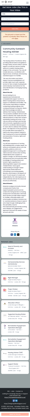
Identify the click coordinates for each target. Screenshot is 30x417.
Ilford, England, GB (13, 368)
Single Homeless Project (14, 280)
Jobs (12, 391)
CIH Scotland (11, 330)
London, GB (17, 282)
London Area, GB (12, 318)
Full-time (16, 250)
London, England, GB (20, 54)
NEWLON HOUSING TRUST (14, 266)
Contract (11, 54)
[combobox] (15, 13)
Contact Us (19, 391)
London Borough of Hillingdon (16, 305)
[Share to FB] (12, 234)
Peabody (10, 250)
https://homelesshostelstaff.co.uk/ (15, 397)
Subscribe (15, 29)
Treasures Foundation (14, 366)
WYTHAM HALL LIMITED (14, 316)
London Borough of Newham (15, 354)
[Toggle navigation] (27, 2)
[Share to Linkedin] (15, 234)
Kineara (5, 54)
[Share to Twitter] (18, 234)
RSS (8, 391)
